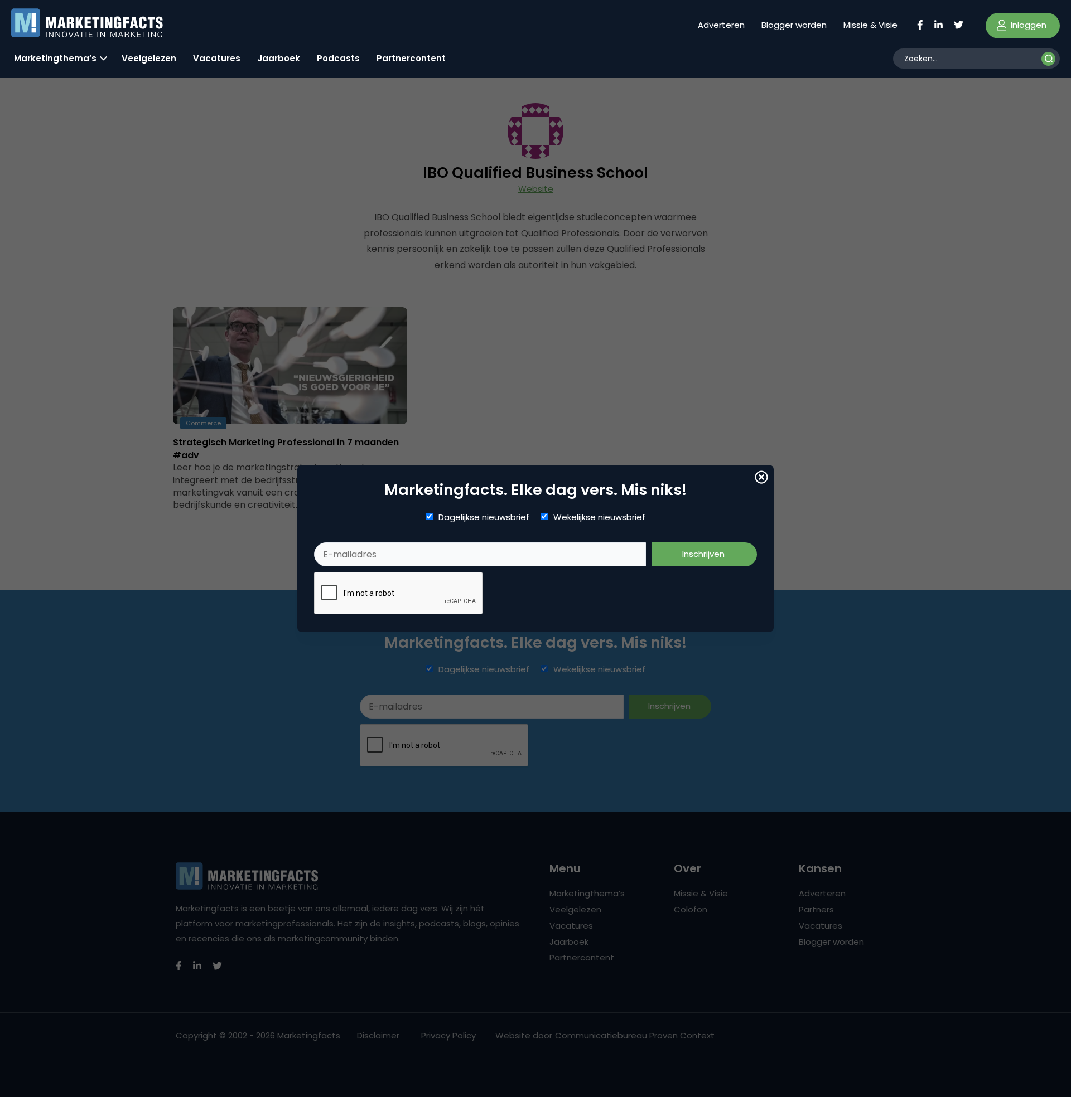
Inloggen (1027, 25)
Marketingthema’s (55, 58)
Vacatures (216, 58)
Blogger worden (794, 25)
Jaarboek (278, 58)
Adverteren (721, 25)
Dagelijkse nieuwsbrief (483, 517)
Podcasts (338, 58)
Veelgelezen (149, 58)
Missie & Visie (870, 25)
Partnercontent (411, 58)
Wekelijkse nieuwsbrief (599, 517)
